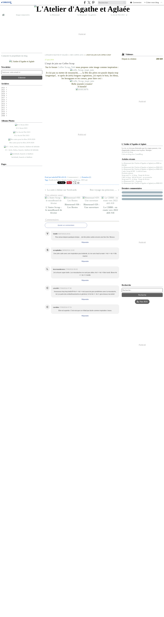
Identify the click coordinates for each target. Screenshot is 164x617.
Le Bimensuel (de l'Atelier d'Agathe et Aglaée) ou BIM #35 (142, 167)
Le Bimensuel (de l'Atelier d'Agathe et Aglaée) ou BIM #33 (142, 183)
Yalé (73, 67)
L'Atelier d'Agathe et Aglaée (56, 55)
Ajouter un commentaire (66, 225)
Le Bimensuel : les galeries (87, 15)
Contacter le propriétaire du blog (14, 56)
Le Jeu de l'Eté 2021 (118, 15)
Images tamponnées (23, 15)
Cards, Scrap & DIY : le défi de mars (134, 171)
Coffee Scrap (64, 67)
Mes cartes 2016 (76, 55)
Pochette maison (127, 173)
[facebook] (84, 2)
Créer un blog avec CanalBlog (132, 154)
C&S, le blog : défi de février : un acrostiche (137, 177)
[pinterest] (93, 2)
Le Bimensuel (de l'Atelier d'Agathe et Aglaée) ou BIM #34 (142, 169)
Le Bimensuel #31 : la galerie (132, 181)
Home (3, 14)
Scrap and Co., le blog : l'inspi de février (135, 175)
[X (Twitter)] (89, 2)
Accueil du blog (127, 152)
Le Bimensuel (55, 15)
